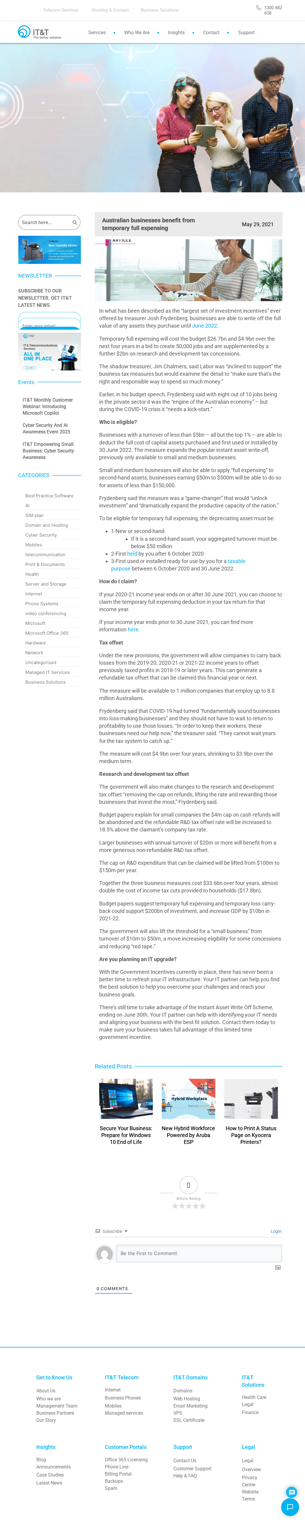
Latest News (49, 1483)
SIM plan (34, 515)
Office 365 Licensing (126, 1460)
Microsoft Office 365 (47, 633)
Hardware (35, 643)
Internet (33, 594)
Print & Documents (45, 564)
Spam (111, 1488)
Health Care (254, 1397)
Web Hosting (186, 1399)
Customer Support (192, 1468)
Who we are (48, 1399)
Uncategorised (40, 662)
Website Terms (251, 1495)
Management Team (56, 1406)
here (133, 629)
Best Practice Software (49, 496)
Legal (247, 1404)
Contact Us (184, 1460)
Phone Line (116, 1467)
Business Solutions (45, 682)
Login (275, 1231)
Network (34, 652)
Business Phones (123, 1398)
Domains (182, 1391)
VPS (177, 1413)
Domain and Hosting (46, 525)
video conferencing (45, 613)
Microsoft (35, 623)
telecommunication (45, 554)
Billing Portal (118, 1474)
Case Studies (50, 1475)
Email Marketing (190, 1406)
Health (32, 574)
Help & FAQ (185, 1476)
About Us (45, 1391)
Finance (250, 1412)
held (132, 554)
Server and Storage (45, 584)
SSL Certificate (188, 1420)
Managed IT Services (47, 672)
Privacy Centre (250, 1481)
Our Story (46, 1420)
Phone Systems (41, 603)
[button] (290, 1507)
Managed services (124, 1413)
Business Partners (55, 1413)
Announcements (53, 1467)
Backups (114, 1481)
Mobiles (33, 545)
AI (27, 505)
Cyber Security (41, 535)
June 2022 (204, 326)
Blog (41, 1460)
